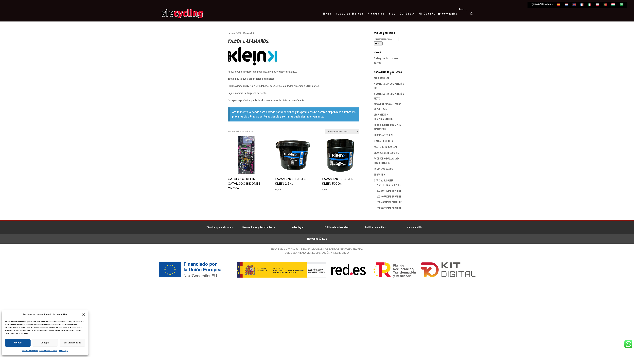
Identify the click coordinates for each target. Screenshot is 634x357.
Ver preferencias (72, 342)
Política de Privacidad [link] (48, 350)
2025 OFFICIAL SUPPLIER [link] (389, 208)
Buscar (378, 43)
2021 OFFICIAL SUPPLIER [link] (388, 185)
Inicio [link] (231, 33)
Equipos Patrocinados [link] (541, 4)
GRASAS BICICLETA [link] (383, 141)
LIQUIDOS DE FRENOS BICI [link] (387, 153)
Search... (463, 9)
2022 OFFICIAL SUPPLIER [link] (389, 191)
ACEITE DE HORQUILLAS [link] (385, 147)
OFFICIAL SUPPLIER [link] (383, 180)
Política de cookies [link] (30, 350)
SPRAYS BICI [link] (380, 175)
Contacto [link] (407, 14)
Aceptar (18, 342)
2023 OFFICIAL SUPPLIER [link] (389, 196)
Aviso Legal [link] (63, 350)
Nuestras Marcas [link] (350, 14)
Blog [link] (392, 14)
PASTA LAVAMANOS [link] (383, 169)
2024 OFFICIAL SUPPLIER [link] (389, 202)
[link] (559, 5)
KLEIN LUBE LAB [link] (381, 78)
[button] (83, 314)
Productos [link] (376, 14)
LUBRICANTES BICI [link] (383, 135)
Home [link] (327, 14)
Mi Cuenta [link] (427, 14)
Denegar (45, 342)
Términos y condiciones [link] (220, 227)
